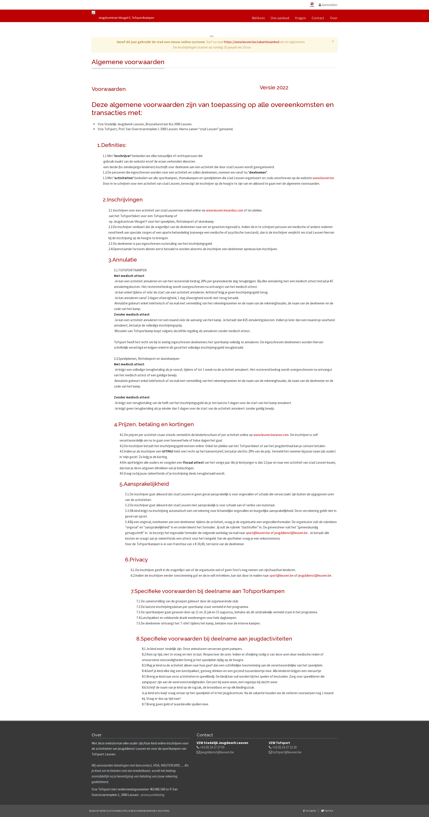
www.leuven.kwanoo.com (271, 435)
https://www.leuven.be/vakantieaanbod (251, 42)
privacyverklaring (152, 795)
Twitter (328, 810)
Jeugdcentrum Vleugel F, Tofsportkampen (126, 18)
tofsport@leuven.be (287, 752)
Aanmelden (329, 5)
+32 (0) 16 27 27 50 (212, 747)
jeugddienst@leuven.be (291, 533)
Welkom (258, 18)
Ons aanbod (280, 18)
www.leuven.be (323, 178)
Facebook (310, 810)
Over (333, 18)
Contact (318, 18)
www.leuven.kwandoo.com (224, 210)
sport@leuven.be (258, 533)
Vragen (300, 18)
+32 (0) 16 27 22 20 (284, 747)
